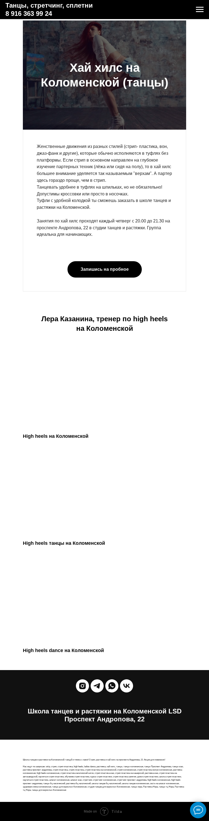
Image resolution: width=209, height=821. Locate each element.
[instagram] (82, 685)
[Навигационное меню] (200, 9)
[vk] (126, 685)
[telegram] (97, 685)
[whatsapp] (111, 685)
